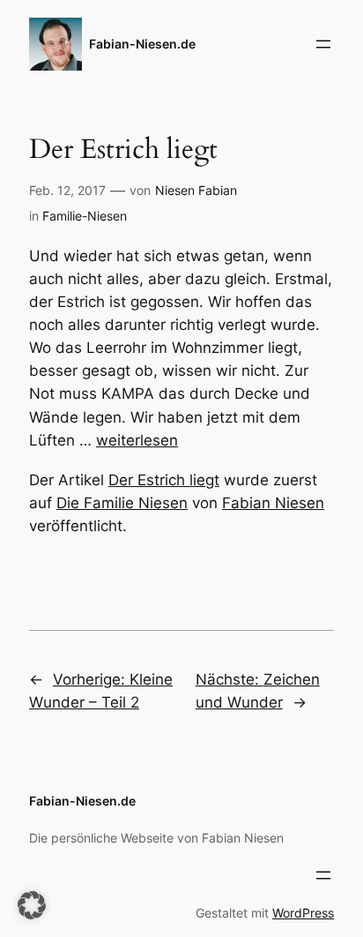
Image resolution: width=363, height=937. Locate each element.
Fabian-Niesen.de (142, 43)
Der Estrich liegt (163, 480)
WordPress (303, 912)
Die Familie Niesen (122, 503)
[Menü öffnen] (323, 44)
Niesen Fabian (196, 190)
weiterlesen (137, 440)
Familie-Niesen (84, 215)
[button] (31, 905)
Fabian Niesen (273, 503)
